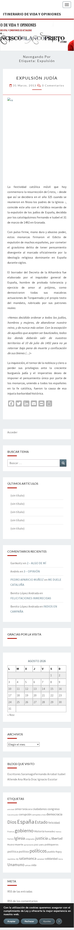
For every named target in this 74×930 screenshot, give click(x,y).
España (25, 821)
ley (49, 839)
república (11, 859)
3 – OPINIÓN (32, 571)
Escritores (14, 774)
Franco (10, 831)
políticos (38, 851)
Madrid (10, 844)
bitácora (27, 809)
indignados (30, 839)
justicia (41, 838)
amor (18, 809)
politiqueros (51, 844)
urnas (28, 865)
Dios (11, 822)
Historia (39, 831)
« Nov (10, 715)
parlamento (29, 845)
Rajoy (59, 851)
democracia (54, 814)
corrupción (25, 814)
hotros (58, 831)
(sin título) (17, 495)
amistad (10, 809)
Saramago (27, 774)
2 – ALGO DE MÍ (36, 563)
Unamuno (15, 864)
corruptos (36, 814)
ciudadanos (40, 809)
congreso (54, 809)
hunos (10, 839)
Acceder (12, 432)
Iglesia (19, 838)
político (24, 851)
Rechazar (29, 921)
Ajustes (47, 921)
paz (36, 844)
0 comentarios (53, 85)
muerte (19, 844)
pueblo (51, 851)
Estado (41, 822)
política (12, 852)
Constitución (12, 815)
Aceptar (11, 921)
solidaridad (51, 858)
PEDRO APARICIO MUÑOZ (27, 579)
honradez (50, 831)
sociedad (40, 859)
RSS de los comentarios (22, 901)
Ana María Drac (27, 779)
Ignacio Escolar (47, 779)
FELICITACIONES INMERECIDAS (30, 598)
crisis (43, 814)
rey (17, 859)
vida (33, 865)
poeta (41, 844)
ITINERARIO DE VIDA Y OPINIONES (32, 14)
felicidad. (54, 822)
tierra (60, 859)
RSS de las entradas (19, 891)
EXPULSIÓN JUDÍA (37, 77)
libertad (56, 838)
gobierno (24, 830)
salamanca (27, 858)
